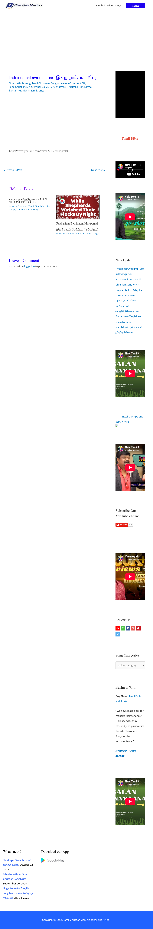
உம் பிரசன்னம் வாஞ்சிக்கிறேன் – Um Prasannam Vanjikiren (128, 311)
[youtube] (118, 628)
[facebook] (128, 628)
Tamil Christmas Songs (45, 83)
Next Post (98, 170)
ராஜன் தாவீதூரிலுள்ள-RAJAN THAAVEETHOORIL (28, 200)
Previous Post (12, 170)
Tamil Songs (37, 90)
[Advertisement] (76, 33)
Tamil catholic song (20, 83)
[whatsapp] (123, 628)
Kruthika (73, 86)
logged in (29, 266)
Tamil (31, 206)
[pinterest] (138, 628)
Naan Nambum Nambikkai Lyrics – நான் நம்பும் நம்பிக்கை (129, 327)
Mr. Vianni (24, 90)
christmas (60, 86)
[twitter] (118, 634)
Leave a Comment (70, 83)
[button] (135, 5)
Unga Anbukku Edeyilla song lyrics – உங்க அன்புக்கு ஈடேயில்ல (128, 295)
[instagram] (133, 628)
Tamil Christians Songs (108, 5)
